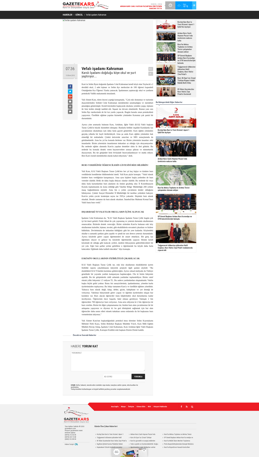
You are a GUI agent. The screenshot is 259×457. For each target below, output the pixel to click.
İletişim (131, 407)
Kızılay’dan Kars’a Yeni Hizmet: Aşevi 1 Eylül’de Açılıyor (108, 434)
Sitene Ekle (141, 407)
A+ (150, 69)
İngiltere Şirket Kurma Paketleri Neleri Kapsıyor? (108, 444)
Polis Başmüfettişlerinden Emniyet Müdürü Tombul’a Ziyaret (178, 444)
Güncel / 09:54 (141, 6)
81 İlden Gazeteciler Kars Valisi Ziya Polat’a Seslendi (110, 441)
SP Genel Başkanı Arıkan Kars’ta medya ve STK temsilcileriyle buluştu (177, 437)
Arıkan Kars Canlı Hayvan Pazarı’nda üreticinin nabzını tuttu (141, 434)
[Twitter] (70, 91)
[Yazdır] (70, 106)
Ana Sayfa (114, 407)
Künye (123, 407)
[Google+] (70, 96)
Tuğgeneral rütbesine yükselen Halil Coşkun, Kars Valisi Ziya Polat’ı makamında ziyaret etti (109, 437)
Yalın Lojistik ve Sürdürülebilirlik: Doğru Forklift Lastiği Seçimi (143, 444)
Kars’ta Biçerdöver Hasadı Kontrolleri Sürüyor (176, 447)
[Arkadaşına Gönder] (70, 101)
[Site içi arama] (192, 407)
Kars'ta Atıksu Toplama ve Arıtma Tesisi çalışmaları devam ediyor (176, 434)
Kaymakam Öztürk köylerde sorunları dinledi (108, 447)
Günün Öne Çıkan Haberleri (105, 426)
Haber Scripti (69, 444)
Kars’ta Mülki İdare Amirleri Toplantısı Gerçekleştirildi (176, 441)
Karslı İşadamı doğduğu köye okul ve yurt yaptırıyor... (109, 74)
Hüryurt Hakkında (160, 407)
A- (151, 73)
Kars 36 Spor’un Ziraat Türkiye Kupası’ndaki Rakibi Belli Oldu (139, 437)
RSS (149, 407)
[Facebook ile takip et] (181, 407)
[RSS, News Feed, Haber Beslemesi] (186, 407)
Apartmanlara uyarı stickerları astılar (142, 447)
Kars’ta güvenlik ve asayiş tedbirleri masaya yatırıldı (141, 441)
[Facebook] (70, 86)
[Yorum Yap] (70, 111)
